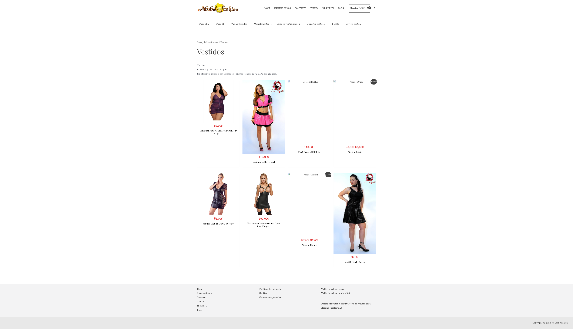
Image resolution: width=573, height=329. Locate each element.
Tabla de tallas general (333, 289)
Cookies (263, 293)
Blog (199, 310)
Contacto (201, 298)
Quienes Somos (204, 293)
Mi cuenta (202, 306)
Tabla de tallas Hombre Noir (336, 293)
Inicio (199, 42)
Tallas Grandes (211, 42)
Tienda (200, 302)
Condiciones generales (270, 298)
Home (200, 289)
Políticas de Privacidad (270, 289)
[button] (374, 8)
